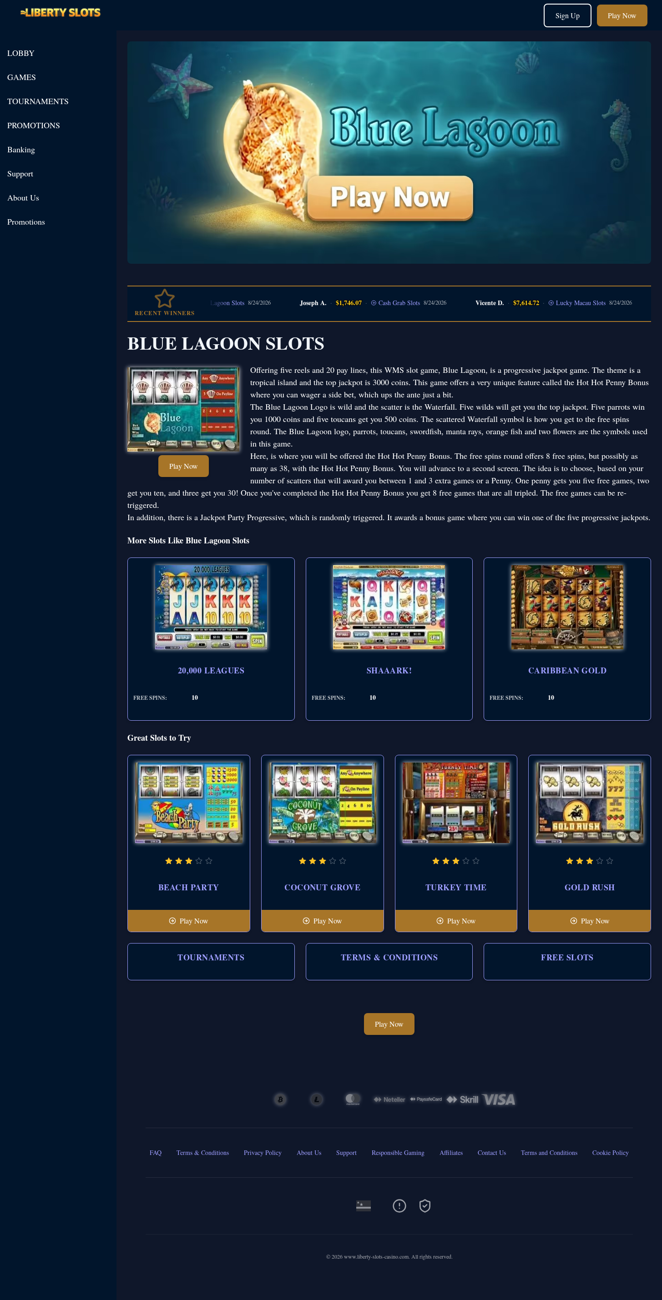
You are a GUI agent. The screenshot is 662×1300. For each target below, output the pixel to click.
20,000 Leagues (211, 670)
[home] (60, 23)
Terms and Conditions (549, 1152)
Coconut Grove (322, 887)
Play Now (622, 15)
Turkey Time (456, 887)
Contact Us (492, 1152)
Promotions (26, 221)
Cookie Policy (610, 1152)
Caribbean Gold (567, 670)
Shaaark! (389, 670)
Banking (21, 149)
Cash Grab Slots (373, 302)
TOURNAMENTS (38, 100)
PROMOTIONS (33, 125)
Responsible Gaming (398, 1152)
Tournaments (210, 957)
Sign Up (568, 15)
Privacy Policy (263, 1152)
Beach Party (188, 887)
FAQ (156, 1152)
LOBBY (21, 52)
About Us (23, 197)
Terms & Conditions (389, 957)
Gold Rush (590, 887)
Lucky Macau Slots (554, 302)
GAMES (21, 76)
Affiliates (451, 1152)
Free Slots (567, 957)
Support (20, 173)
